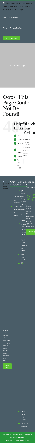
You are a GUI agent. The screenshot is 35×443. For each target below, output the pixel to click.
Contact (20, 156)
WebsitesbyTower (22, 440)
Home (19, 136)
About (19, 139)
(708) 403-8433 (23, 257)
